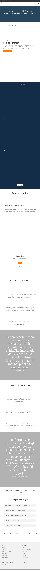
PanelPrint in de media (6, 551)
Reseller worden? (5, 557)
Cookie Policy (25, 557)
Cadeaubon (4, 555)
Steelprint (5, 40)
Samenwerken (5, 553)
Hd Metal (6, 203)
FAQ (23, 547)
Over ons (4, 549)
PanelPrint (5, 25)
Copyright (24, 555)
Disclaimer (24, 553)
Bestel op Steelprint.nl (7, 51)
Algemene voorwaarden (27, 549)
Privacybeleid (25, 551)
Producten (9, 25)
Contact (3, 547)
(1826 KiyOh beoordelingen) (20, 324)
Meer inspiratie (20, 185)
